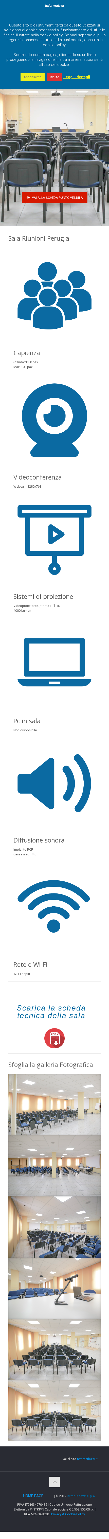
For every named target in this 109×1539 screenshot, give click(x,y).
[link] (54, 1038)
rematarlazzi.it (87, 1459)
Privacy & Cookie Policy (68, 1514)
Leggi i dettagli (76, 77)
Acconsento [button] (33, 77)
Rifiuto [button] (54, 77)
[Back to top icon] (54, 1482)
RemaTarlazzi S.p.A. (81, 1496)
